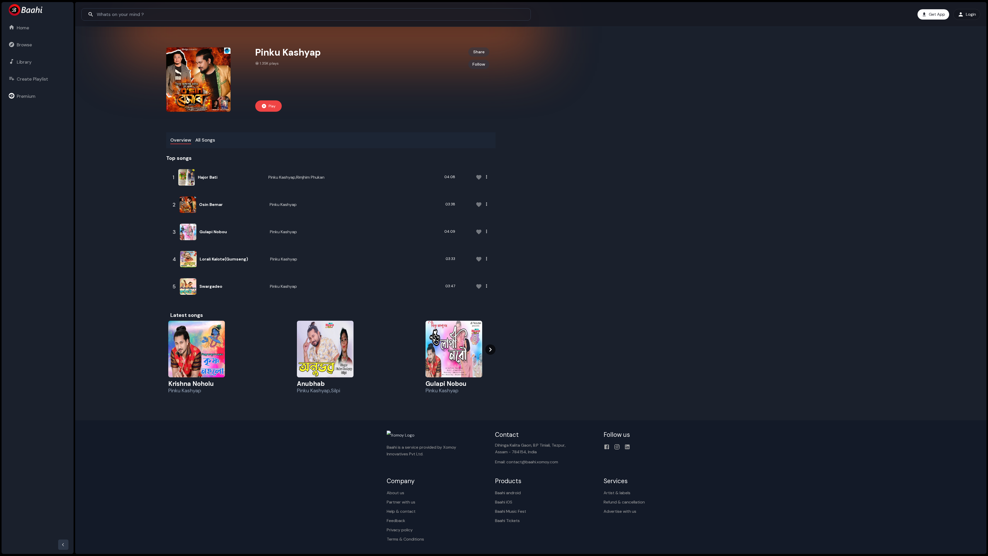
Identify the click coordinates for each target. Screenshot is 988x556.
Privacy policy (400, 530)
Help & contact (401, 511)
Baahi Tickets (507, 520)
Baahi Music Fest (510, 511)
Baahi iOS (503, 502)
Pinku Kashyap (283, 204)
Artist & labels (617, 493)
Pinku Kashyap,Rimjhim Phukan (296, 177)
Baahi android (508, 493)
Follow (478, 64)
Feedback (396, 520)
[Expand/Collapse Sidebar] (63, 545)
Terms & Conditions (405, 539)
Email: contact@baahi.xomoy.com (526, 462)
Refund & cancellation (624, 502)
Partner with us (401, 502)
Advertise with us (620, 511)
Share (478, 52)
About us (395, 493)
